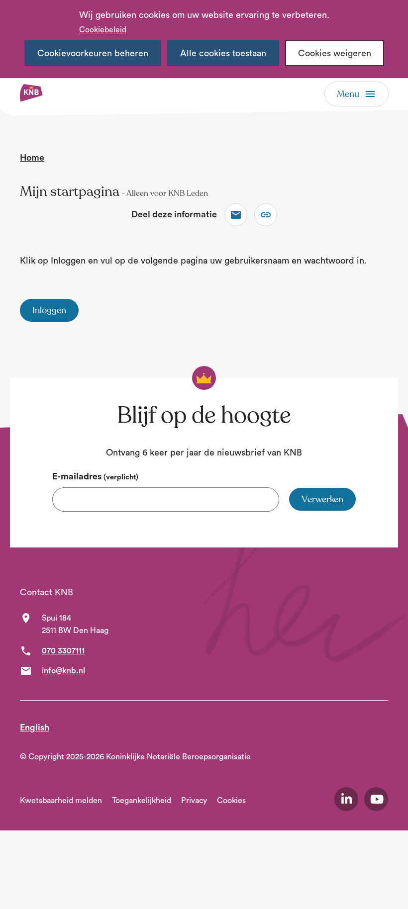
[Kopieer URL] (266, 215)
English (34, 727)
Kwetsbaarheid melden (61, 801)
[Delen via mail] (236, 215)
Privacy (194, 801)
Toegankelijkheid (141, 801)
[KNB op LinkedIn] (346, 799)
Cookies (231, 801)
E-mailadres (95, 476)
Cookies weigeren (334, 53)
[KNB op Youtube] (376, 799)
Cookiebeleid (102, 30)
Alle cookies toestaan (223, 53)
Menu (348, 94)
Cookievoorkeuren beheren (92, 53)
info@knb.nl (63, 671)
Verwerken (322, 499)
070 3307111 (63, 651)
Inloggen (49, 310)
